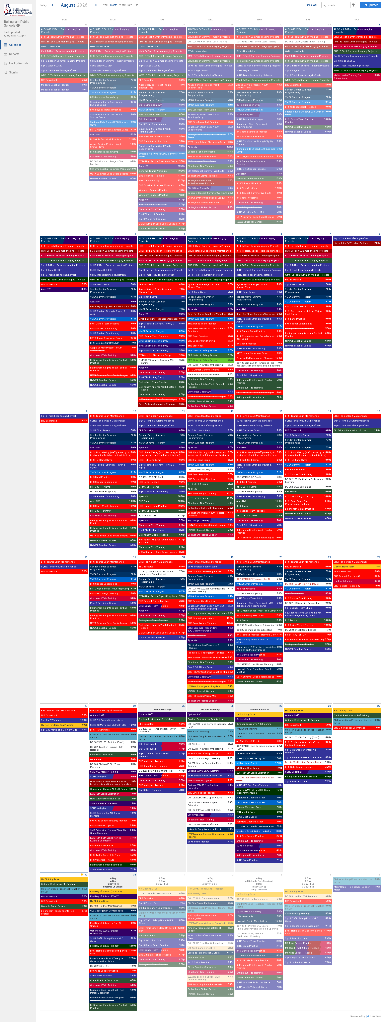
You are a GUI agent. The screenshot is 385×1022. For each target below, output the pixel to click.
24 (134, 705)
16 (85, 557)
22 (378, 557)
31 (329, 24)
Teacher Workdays (161, 709)
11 (183, 411)
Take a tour (311, 4)
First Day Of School (113, 886)
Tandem (375, 1016)
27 (134, 24)
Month (113, 5)
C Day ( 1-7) (162, 884)
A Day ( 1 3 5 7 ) (210, 884)
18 (183, 557)
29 (232, 24)
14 (329, 411)
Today (43, 5)
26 (85, 24)
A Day (162, 878)
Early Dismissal (259, 889)
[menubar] (120, 5)
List (136, 5)
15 (378, 411)
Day (130, 5)
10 (134, 411)
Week (122, 5)
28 (183, 24)
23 (85, 705)
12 (232, 411)
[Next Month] (95, 5)
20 (280, 557)
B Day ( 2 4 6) (259, 886)
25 (183, 705)
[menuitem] (105, 5)
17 (134, 557)
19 (232, 557)
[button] (74, 5)
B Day (162, 881)
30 (280, 24)
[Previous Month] (52, 5)
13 (280, 411)
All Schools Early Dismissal (259, 881)
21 (329, 557)
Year (105, 5)
